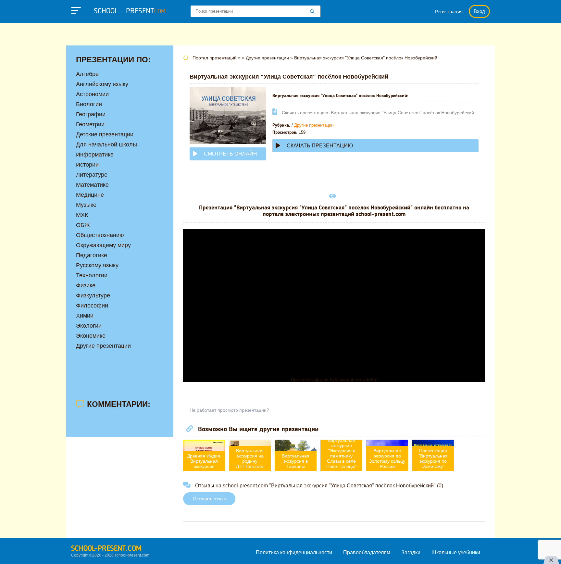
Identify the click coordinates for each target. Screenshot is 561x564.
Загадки (410, 552)
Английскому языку (102, 84)
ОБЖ (83, 225)
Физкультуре (93, 295)
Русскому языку (97, 265)
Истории (87, 164)
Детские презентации (104, 134)
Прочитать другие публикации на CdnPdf (334, 379)
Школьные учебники (455, 552)
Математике (92, 185)
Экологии (89, 325)
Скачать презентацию (320, 145)
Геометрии (90, 124)
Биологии (89, 104)
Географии (91, 114)
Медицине (90, 195)
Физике (85, 285)
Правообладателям (366, 552)
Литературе (91, 174)
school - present (130, 11)
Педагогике (91, 255)
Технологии (91, 275)
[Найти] (312, 12)
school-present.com (106, 549)
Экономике (91, 335)
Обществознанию (100, 235)
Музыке (86, 205)
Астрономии (92, 94)
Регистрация (449, 11)
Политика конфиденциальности (294, 552)
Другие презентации (313, 125)
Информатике (95, 154)
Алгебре (87, 74)
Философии (92, 305)
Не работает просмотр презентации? (229, 410)
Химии (85, 315)
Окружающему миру (103, 245)
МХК (82, 215)
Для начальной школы (106, 144)
